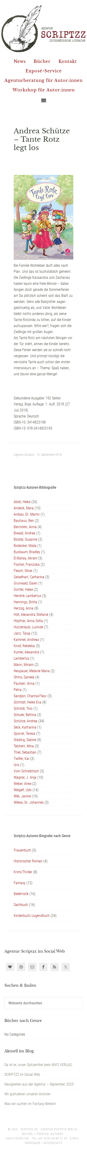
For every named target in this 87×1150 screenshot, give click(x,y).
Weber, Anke (22, 783)
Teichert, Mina (24, 746)
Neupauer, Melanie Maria (32, 671)
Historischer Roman (28, 861)
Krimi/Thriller (23, 872)
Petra (18, 689)
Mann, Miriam (24, 664)
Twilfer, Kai (21, 758)
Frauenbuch (22, 850)
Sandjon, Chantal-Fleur (30, 696)
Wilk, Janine (22, 796)
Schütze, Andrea (25, 721)
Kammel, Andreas (26, 639)
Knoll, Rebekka (24, 646)
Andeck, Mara (24, 508)
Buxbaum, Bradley (27, 552)
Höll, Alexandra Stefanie (31, 614)
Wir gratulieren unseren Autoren (27, 1094)
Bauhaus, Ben (24, 520)
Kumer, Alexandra (26, 652)
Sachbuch (21, 905)
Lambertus (21, 658)
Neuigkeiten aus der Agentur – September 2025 (39, 1084)
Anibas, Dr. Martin (27, 514)
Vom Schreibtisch (26, 771)
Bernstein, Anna (25, 527)
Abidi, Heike (22, 502)
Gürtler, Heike (23, 589)
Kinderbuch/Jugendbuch (32, 915)
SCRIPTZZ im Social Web (22, 1074)
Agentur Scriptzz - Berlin (43, 28)
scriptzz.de (29, 1129)
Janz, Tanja (22, 633)
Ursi (16, 765)
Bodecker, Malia (25, 545)
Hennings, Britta (25, 602)
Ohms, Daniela (24, 677)
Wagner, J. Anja (25, 777)
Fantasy (20, 883)
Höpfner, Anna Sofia (28, 621)
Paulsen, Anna (24, 683)
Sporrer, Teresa (24, 733)
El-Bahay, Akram (25, 558)
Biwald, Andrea (24, 533)
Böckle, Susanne (25, 539)
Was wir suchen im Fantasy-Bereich (30, 1104)
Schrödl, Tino (23, 708)
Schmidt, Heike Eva (27, 702)
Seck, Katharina (25, 727)
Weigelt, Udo (23, 790)
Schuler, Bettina (25, 715)
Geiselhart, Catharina (29, 577)
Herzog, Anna (23, 608)
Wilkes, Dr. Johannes (29, 802)
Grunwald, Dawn (25, 583)
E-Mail (74, 1138)
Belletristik (21, 894)
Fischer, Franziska (27, 564)
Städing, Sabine (25, 740)
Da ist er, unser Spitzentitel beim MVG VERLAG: (38, 1065)
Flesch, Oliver (23, 571)
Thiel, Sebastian (25, 752)
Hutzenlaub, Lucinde (28, 627)
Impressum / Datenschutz (43, 1143)
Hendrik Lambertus (27, 596)
